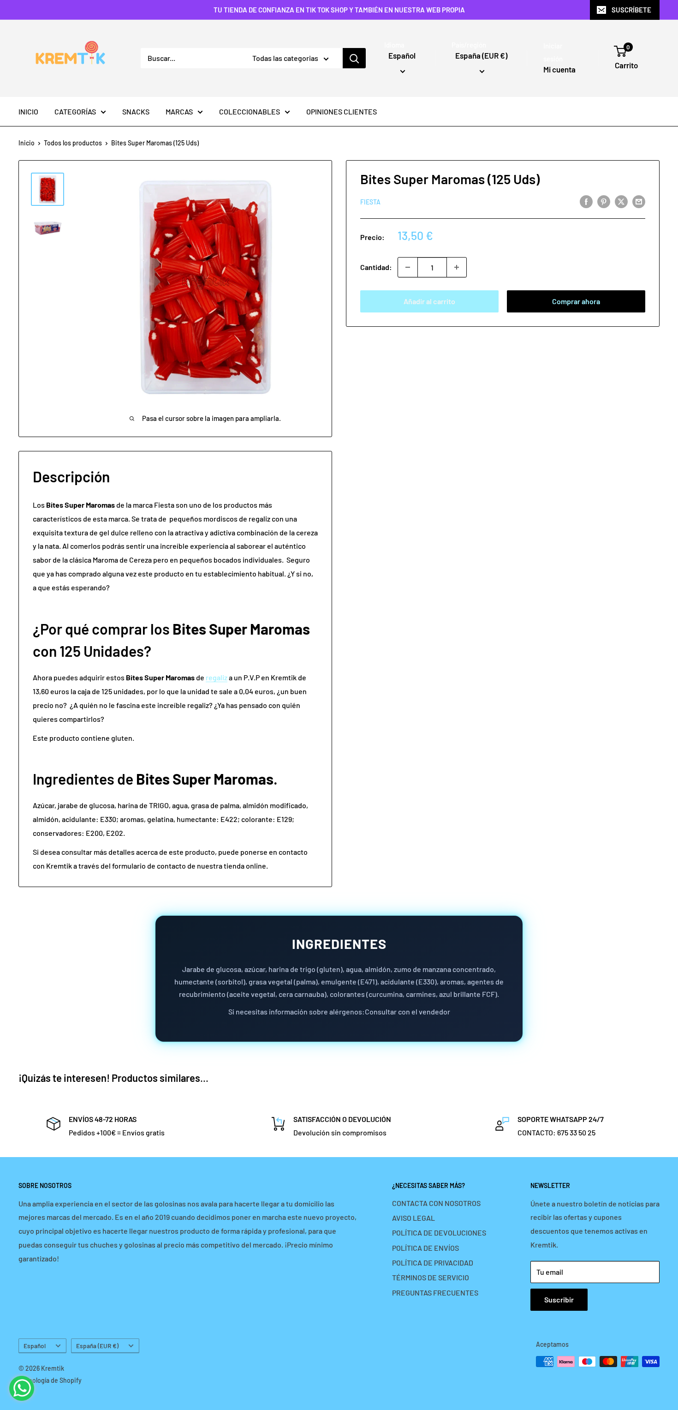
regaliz (216, 677)
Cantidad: (376, 267)
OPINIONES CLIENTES (341, 111)
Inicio (26, 143)
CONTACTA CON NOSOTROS (436, 1203)
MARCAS (179, 111)
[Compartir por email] (638, 201)
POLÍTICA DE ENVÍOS (425, 1247)
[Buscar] (354, 58)
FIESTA (370, 202)
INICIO (28, 111)
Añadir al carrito (429, 301)
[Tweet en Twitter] (621, 201)
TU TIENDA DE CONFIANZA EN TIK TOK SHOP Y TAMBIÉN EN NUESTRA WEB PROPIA (339, 10)
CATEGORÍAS (75, 111)
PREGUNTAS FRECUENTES (435, 1292)
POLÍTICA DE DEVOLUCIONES (439, 1232)
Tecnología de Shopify (50, 1380)
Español (35, 1346)
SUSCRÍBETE (631, 10)
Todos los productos (73, 143)
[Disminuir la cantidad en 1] (407, 267)
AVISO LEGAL (413, 1217)
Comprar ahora (576, 301)
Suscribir (559, 1299)
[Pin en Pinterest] (603, 201)
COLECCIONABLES (249, 111)
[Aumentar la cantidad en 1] (456, 267)
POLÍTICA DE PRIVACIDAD (432, 1262)
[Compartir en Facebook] (586, 201)
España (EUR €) (97, 1346)
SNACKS (135, 111)
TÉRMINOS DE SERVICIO (430, 1277)
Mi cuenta (559, 69)
